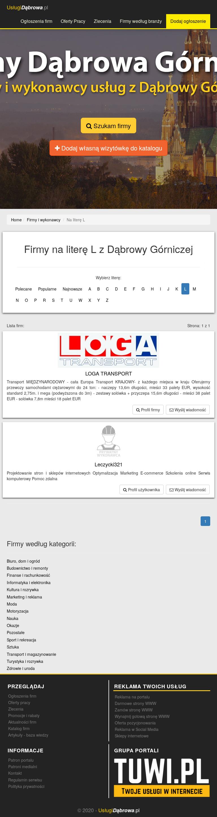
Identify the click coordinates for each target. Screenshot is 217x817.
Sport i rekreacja (21, 640)
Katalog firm (19, 728)
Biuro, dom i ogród (23, 561)
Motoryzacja (18, 611)
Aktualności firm (22, 722)
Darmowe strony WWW (135, 703)
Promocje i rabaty (24, 715)
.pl (27, 7)
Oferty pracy (19, 702)
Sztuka (13, 647)
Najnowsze (72, 289)
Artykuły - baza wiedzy (28, 735)
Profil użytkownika (143, 489)
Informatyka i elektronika (29, 582)
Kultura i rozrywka (23, 589)
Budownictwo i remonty (27, 568)
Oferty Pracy (73, 21)
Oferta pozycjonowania (135, 723)
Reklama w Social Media (137, 729)
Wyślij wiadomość (189, 409)
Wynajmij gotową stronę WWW (142, 716)
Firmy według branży (141, 21)
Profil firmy (150, 409)
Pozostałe (16, 632)
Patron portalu (21, 760)
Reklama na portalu (132, 697)
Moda (12, 604)
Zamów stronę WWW (134, 710)
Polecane (23, 289)
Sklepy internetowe (132, 736)
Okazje (13, 625)
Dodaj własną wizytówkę (111, 147)
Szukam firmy (111, 125)
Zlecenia (102, 21)
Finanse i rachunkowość (28, 575)
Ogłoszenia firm (36, 21)
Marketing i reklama (24, 597)
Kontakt (15, 773)
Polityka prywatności (26, 786)
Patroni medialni (22, 766)
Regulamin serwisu (25, 780)
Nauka (12, 618)
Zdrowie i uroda (21, 668)
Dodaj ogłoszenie (188, 21)
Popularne (47, 289)
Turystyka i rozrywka (25, 661)
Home (16, 219)
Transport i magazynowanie (31, 654)
